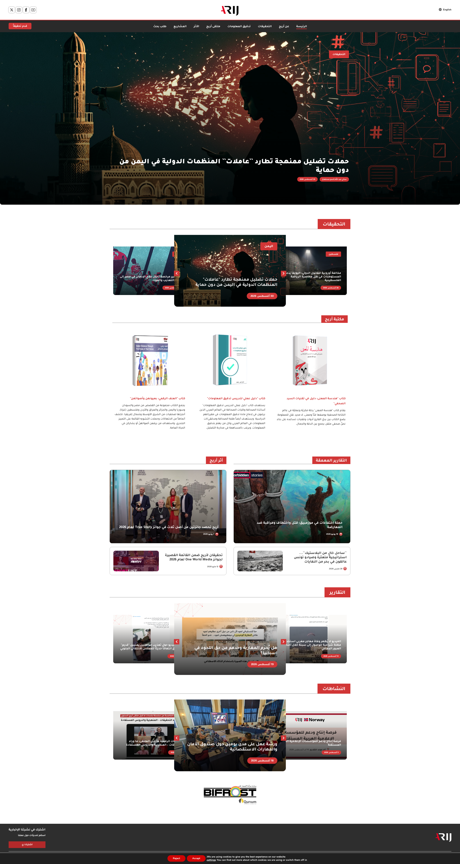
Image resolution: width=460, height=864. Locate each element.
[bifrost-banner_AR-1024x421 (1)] (230, 795)
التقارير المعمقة (331, 461)
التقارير (337, 593)
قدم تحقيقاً (20, 26)
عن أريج (284, 26)
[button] (176, 273)
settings (211, 860)
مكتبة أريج (334, 320)
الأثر (196, 26)
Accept (196, 858)
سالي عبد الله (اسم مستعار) (334, 180)
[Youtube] (33, 10)
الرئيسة (301, 26)
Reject (176, 858)
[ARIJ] (443, 837)
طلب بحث (159, 26)
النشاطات (334, 689)
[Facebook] (26, 10)
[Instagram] (19, 10)
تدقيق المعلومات (239, 26)
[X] (12, 10)
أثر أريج (216, 461)
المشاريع (180, 26)
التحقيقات (265, 26)
